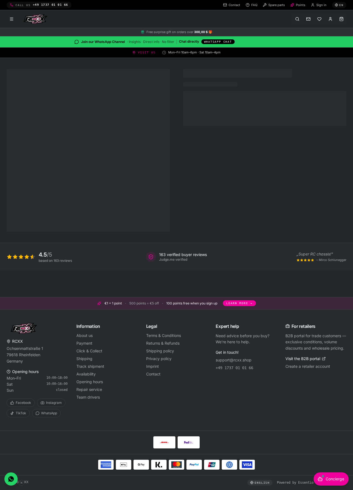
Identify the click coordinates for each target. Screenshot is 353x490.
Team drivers (88, 397)
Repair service (89, 389)
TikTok (21, 413)
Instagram (54, 403)
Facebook (23, 403)
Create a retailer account (307, 366)
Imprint (152, 366)
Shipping (84, 358)
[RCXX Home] (36, 19)
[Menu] (12, 19)
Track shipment (90, 366)
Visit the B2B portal (302, 358)
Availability (86, 374)
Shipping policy (160, 351)
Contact (153, 374)
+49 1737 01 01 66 (234, 368)
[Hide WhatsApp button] (21, 483)
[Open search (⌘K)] (297, 19)
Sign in (321, 5)
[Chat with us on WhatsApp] (11, 479)
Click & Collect (89, 351)
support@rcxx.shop (234, 360)
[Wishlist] (319, 19)
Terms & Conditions (163, 335)
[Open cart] (341, 19)
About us (84, 335)
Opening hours (89, 381)
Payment (84, 343)
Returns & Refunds (163, 343)
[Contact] (308, 19)
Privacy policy (159, 358)
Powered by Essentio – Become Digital (311, 482)
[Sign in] (330, 19)
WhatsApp (49, 413)
